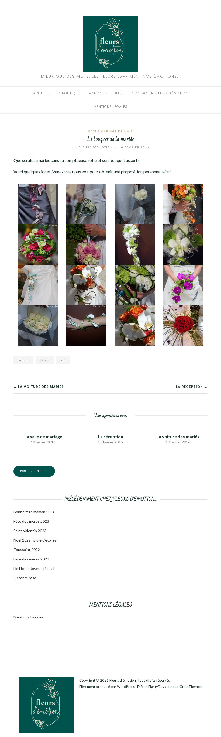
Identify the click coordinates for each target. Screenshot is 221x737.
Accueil (40, 93)
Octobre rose (24, 578)
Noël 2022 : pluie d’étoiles (35, 540)
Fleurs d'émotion (93, 147)
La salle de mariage (43, 436)
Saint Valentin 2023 (29, 530)
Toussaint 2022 (26, 549)
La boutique (68, 93)
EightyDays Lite (160, 686)
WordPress (126, 686)
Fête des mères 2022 (31, 559)
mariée (45, 360)
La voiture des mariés (177, 436)
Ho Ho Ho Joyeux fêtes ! (33, 568)
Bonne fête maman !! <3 (33, 511)
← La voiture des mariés (38, 386)
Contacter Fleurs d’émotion (160, 93)
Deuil (118, 93)
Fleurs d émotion (122, 680)
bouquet (23, 360)
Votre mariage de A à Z (110, 131)
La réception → (192, 386)
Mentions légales (110, 106)
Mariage (97, 93)
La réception (110, 436)
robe (63, 360)
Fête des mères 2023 (31, 521)
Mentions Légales (28, 617)
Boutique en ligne (34, 471)
